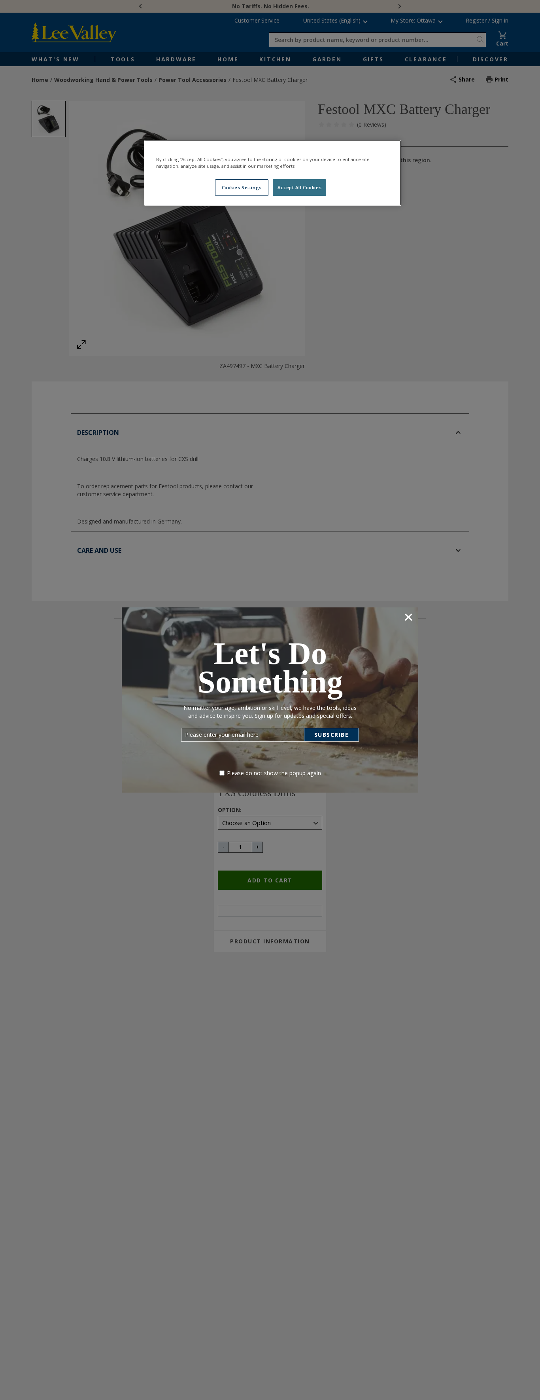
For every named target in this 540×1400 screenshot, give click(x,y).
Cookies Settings (242, 187)
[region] (272, 173)
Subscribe (331, 734)
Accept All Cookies (299, 187)
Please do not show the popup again (274, 773)
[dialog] (270, 699)
